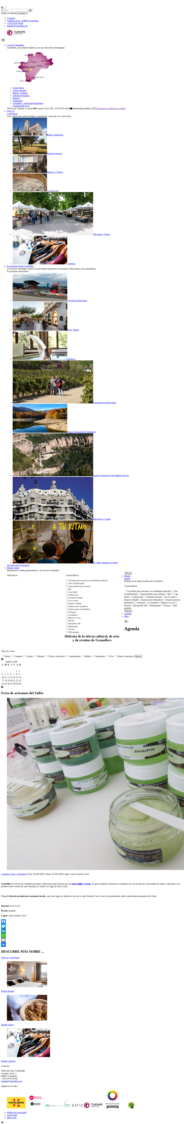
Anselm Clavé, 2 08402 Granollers (23, 20)
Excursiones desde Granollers (20, 266)
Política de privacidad (16, 1112)
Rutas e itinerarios (125, 656)
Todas (7, 656)
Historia (16, 98)
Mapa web (12, 1117)
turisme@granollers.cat (17, 26)
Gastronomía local (21, 106)
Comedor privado (75, 598)
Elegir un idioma (8, 13)
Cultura (29, 656)
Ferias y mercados (56, 656)
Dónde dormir (127, 577)
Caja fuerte (72, 592)
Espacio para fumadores (78, 606)
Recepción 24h (74, 623)
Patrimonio (18, 100)
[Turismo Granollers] (16, 35)
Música (87, 656)
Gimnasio (72, 612)
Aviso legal (12, 1115)
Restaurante (73, 626)
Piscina (71, 621)
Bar (69, 589)
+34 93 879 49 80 (15, 23)
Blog (126, 616)
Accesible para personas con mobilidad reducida (87, 580)
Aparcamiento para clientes (79, 586)
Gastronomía (74, 656)
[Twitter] (92, 926)
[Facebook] (92, 921)
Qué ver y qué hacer (12, 112)
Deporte (40, 656)
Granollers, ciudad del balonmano (28, 103)
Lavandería (72, 615)
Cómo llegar (18, 88)
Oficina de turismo (21, 95)
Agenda (127, 613)
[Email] (92, 940)
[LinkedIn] (92, 930)
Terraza (71, 629)
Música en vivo (74, 618)
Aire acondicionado (76, 583)
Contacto (11, 18)
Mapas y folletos (20, 93)
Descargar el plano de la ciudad (110, 108)
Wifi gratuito (73, 632)
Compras (18, 656)
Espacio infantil (74, 603)
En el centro (73, 601)
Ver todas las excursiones (18, 565)
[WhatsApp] (92, 935)
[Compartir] (92, 944)
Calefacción (73, 595)
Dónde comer (13, 568)
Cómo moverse (19, 90)
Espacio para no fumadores (79, 609)
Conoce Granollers (15, 45)
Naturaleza (100, 656)
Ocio (110, 656)
